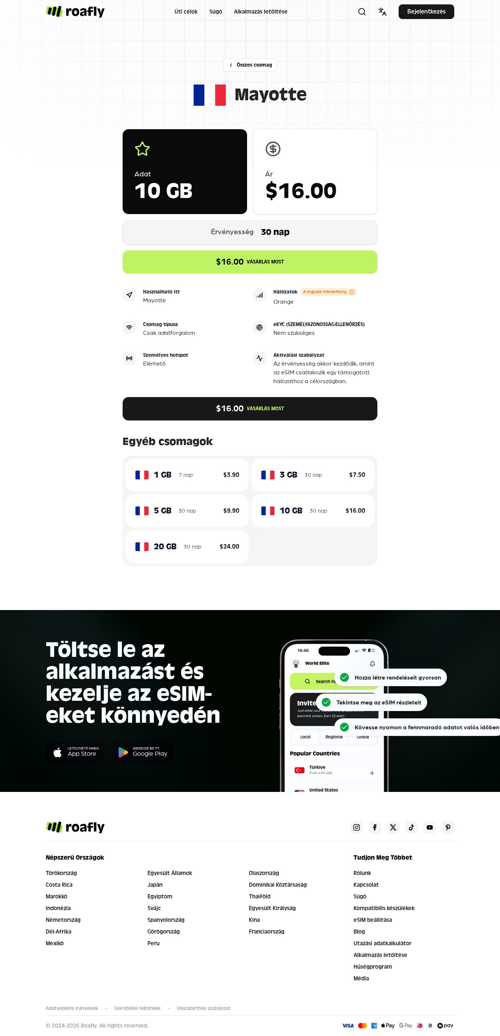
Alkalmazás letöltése (261, 12)
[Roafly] (75, 12)
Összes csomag (254, 65)
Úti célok (186, 12)
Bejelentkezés (426, 11)
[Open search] (362, 11)
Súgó (215, 12)
